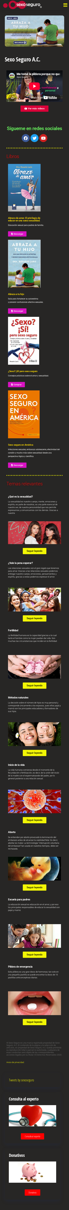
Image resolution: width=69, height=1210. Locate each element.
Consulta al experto (32, 1136)
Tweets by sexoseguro (21, 1080)
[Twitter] (34, 138)
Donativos (32, 1192)
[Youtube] (43, 138)
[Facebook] (26, 138)
